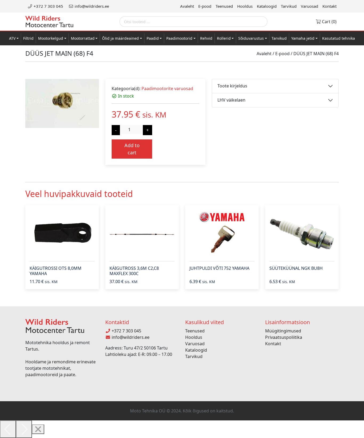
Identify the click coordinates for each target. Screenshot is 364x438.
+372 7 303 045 (48, 6)
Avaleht (187, 6)
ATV (12, 38)
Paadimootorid (179, 38)
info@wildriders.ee (91, 6)
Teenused (224, 6)
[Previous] (8, 429)
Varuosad (309, 6)
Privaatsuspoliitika (283, 337)
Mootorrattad (83, 38)
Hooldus (245, 6)
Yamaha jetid (302, 38)
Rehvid (206, 38)
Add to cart (132, 149)
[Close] (38, 429)
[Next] (24, 429)
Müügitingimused (283, 331)
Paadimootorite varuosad (167, 88)
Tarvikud (289, 6)
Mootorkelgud (50, 38)
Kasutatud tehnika (338, 38)
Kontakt (329, 6)
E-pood (204, 6)
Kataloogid (267, 6)
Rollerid (224, 38)
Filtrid (28, 38)
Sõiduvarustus (251, 38)
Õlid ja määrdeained (120, 38)
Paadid (153, 38)
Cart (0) (329, 22)
